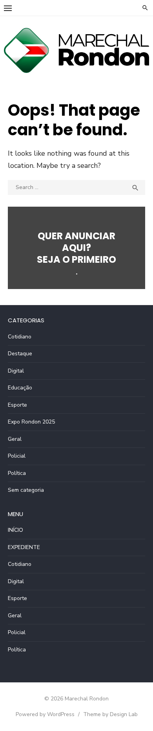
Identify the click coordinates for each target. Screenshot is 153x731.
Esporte (17, 405)
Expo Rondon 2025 (31, 422)
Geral (15, 439)
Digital (16, 371)
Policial (17, 456)
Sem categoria (26, 490)
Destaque (20, 353)
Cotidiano (19, 336)
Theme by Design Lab (110, 714)
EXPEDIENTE (24, 547)
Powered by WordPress (45, 714)
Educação (20, 387)
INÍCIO (15, 530)
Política (17, 473)
